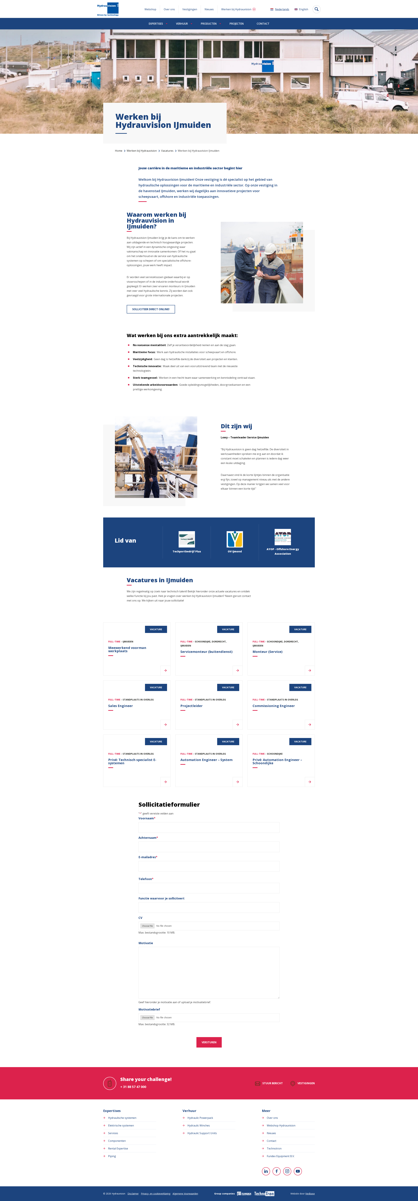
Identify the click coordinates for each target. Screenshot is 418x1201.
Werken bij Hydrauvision (236, 9)
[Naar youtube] (298, 1171)
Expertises (156, 23)
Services (113, 1133)
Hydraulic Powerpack (200, 1118)
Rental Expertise (118, 1148)
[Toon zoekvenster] (317, 9)
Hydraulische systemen (122, 1118)
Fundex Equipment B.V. (281, 1156)
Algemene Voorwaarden (185, 1193)
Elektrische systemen (121, 1125)
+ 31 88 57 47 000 (133, 1087)
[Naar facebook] (277, 1171)
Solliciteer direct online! (150, 309)
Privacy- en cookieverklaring (155, 1193)
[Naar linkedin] (266, 1171)
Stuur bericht (272, 1083)
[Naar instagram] (287, 1171)
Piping (112, 1156)
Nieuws (209, 9)
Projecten (237, 23)
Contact (263, 23)
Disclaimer (133, 1193)
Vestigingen (189, 9)
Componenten (117, 1141)
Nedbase (310, 1193)
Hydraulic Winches (198, 1125)
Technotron (274, 1148)
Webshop (150, 9)
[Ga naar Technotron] (264, 1193)
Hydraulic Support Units (202, 1133)
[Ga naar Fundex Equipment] (244, 1194)
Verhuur (182, 23)
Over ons (169, 9)
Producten (209, 23)
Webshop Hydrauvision (281, 1125)
